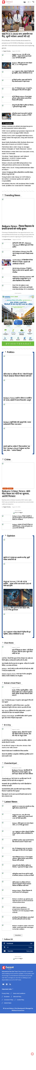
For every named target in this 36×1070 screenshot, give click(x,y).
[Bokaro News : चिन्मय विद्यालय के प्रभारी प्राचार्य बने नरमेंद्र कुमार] (18, 211)
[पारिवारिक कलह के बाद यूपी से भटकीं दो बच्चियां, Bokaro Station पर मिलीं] (6, 116)
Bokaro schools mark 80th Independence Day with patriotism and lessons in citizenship (17, 164)
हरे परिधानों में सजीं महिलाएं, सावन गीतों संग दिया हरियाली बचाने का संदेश (23, 918)
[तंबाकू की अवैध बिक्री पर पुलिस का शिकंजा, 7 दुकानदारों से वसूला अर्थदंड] (6, 107)
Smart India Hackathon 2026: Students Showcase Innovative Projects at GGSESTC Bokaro (18, 143)
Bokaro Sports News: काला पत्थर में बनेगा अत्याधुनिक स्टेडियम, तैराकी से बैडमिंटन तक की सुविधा (17, 675)
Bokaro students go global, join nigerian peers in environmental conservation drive (17, 127)
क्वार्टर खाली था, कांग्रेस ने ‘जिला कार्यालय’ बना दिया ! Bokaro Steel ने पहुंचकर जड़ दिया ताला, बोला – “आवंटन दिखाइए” (16, 448)
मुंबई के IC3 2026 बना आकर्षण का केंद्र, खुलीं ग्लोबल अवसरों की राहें (17, 35)
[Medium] (6, 984)
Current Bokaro (7, 239)
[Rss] (10, 984)
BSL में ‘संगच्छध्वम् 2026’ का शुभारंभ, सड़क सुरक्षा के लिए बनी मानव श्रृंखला (22, 89)
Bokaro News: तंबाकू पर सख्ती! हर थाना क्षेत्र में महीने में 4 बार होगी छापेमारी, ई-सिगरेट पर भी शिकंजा (23, 518)
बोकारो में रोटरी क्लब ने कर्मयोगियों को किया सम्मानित (15, 751)
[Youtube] (18, 951)
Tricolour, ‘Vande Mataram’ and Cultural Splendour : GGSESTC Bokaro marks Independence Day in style (15, 158)
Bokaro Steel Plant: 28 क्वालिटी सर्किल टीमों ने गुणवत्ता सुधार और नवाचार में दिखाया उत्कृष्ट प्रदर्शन (17, 717)
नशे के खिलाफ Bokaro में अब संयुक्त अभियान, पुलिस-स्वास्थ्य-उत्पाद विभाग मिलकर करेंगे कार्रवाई (22, 98)
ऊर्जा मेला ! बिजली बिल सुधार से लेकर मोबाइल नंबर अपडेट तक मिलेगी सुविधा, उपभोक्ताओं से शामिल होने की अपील (17, 659)
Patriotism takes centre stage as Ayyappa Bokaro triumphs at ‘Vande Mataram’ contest (17, 148)
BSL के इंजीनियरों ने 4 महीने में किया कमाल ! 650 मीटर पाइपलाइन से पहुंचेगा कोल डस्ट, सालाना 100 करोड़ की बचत (16, 706)
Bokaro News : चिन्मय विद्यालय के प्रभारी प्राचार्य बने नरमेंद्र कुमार (18, 228)
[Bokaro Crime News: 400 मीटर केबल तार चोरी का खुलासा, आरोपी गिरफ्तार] (18, 475)
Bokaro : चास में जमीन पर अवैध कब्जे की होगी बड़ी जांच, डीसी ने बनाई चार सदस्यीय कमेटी (17, 670)
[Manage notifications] (32, 1053)
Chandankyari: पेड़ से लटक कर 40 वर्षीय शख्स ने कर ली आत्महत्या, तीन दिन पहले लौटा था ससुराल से (16, 780)
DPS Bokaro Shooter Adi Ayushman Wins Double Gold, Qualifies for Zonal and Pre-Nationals (18, 185)
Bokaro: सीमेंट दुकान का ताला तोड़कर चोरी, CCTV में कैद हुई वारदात (22, 64)
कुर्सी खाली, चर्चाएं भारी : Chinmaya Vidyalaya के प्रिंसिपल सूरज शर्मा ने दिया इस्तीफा (22, 245)
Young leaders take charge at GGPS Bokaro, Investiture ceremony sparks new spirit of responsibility (16, 179)
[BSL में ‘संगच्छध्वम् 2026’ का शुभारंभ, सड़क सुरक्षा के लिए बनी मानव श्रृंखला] (6, 91)
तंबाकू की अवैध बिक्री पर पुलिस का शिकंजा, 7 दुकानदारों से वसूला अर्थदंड (23, 106)
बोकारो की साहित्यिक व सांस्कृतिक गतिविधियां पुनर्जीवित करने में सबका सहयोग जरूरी (17, 755)
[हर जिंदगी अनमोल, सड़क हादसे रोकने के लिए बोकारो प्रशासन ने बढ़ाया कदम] (6, 82)
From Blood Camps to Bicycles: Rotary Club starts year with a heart (16, 747)
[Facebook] (18, 943)
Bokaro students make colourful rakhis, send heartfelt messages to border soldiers (23, 927)
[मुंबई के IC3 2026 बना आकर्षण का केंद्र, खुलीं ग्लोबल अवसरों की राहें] (18, 19)
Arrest (5, 488)
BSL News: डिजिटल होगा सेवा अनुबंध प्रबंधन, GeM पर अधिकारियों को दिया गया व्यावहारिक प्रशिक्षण (16, 712)
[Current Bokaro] (7, 2)
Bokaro (10, 488)
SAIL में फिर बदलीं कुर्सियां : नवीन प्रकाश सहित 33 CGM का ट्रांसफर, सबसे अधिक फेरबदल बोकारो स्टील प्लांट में (22, 693)
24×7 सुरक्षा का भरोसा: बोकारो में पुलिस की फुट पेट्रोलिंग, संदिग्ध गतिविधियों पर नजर (23, 72)
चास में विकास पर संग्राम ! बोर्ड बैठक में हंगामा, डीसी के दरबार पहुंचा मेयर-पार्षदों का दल (22, 652)
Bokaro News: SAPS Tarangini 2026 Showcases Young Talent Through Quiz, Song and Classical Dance (17, 138)
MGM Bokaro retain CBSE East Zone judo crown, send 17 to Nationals (18, 153)
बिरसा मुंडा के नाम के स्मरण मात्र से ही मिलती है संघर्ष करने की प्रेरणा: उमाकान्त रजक (16, 795)
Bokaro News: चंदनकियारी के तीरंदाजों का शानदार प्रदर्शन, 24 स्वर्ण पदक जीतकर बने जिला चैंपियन (22, 772)
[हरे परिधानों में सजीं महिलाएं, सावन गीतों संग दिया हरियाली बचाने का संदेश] (6, 919)
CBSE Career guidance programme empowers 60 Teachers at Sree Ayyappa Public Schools (18, 132)
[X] (18, 947)
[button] (24, 2)
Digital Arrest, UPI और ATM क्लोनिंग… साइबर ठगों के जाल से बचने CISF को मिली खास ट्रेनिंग (21, 56)
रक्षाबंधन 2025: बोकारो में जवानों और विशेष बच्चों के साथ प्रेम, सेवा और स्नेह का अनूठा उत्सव (21, 734)
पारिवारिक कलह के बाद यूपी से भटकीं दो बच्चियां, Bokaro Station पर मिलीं (22, 114)
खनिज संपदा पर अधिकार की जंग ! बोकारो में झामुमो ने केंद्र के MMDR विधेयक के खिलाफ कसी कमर (17, 375)
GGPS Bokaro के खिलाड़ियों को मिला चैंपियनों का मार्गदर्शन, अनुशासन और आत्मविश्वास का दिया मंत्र (22, 262)
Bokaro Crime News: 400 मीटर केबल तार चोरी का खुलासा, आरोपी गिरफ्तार (16, 494)
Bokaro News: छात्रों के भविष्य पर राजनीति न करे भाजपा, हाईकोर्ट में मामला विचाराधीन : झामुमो (17, 399)
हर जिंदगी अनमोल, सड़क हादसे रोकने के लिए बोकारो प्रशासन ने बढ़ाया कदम (22, 81)
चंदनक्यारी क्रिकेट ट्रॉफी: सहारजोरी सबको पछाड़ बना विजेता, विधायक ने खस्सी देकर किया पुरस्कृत (16, 790)
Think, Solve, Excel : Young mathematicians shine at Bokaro (18, 169)
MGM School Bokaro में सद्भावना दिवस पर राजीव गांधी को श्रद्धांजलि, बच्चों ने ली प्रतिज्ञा (22, 270)
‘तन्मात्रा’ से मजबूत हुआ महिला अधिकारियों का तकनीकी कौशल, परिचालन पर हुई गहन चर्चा (17, 173)
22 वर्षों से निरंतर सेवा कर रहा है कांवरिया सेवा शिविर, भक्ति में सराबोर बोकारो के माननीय (16, 741)
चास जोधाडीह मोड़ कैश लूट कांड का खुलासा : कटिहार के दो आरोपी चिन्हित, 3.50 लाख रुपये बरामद (18, 665)
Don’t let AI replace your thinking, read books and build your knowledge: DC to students (23, 287)
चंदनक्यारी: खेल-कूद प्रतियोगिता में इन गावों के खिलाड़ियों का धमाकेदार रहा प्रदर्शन (16, 785)
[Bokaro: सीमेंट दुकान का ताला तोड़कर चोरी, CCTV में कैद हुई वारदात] (6, 65)
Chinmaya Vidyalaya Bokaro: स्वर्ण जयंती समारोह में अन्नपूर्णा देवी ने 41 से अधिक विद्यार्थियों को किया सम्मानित (23, 279)
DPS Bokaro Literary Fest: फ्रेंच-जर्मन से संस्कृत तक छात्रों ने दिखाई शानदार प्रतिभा (22, 254)
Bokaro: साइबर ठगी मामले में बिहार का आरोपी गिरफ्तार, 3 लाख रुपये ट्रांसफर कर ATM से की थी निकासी (22, 526)
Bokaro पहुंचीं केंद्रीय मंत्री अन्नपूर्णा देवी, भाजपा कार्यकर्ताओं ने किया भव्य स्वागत (17, 423)
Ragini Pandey (7, 51)
